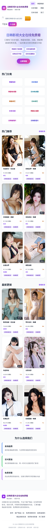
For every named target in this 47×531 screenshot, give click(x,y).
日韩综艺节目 (16, 54)
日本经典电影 (30, 49)
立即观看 (23, 61)
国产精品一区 (19, 513)
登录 (5, 24)
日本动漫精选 (30, 54)
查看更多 (42, 131)
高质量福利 (41, 513)
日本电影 (34, 8)
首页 (32, 3)
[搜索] (28, 18)
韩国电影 (40, 3)
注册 (13, 24)
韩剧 (42, 8)
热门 (42, 12)
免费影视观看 (32, 517)
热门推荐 (42, 517)
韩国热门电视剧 (17, 49)
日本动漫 (34, 12)
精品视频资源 (21, 517)
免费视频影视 (31, 513)
